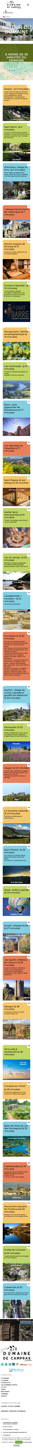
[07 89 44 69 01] (6, 11)
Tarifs (3, 1389)
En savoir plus (27, 1442)
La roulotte (5, 1382)
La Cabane (4, 1380)
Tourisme (4, 1394)
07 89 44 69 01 (8, 13)
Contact (4, 1396)
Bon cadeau (5, 1391)
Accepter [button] (18, 1442)
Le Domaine (5, 1378)
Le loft (3, 1387)
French (7, 16)
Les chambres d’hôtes (9, 1385)
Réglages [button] (16, 1445)
